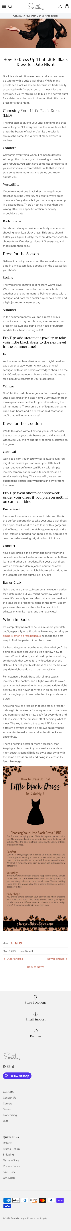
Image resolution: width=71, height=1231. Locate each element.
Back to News (35, 967)
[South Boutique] (35, 6)
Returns (7, 1143)
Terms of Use (11, 1160)
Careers (7, 1103)
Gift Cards (9, 1178)
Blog (6, 1121)
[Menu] (4, 6)
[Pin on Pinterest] (20, 943)
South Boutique (18, 1218)
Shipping (8, 1154)
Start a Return (11, 1149)
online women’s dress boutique (22, 636)
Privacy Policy (11, 1166)
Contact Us (9, 1097)
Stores (7, 1109)
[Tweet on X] (11, 943)
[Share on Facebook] (16, 943)
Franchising (10, 1115)
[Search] (12, 6)
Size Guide (9, 1172)
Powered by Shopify (37, 1218)
